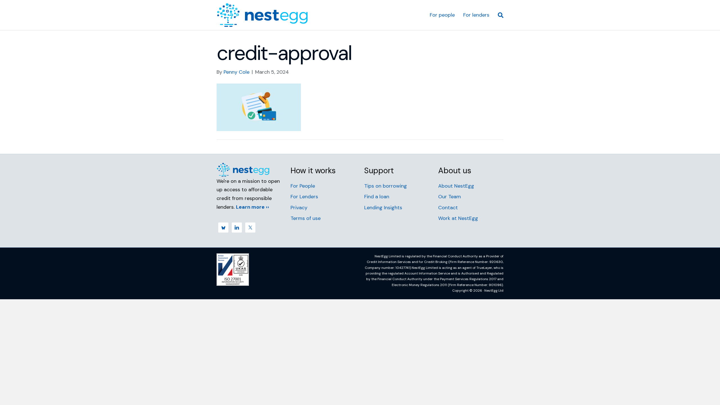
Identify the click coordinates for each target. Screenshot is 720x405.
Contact (448, 207)
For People (303, 186)
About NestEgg (456, 186)
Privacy (299, 207)
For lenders (476, 15)
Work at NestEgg (458, 218)
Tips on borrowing (385, 186)
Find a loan (376, 196)
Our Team (449, 196)
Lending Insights (383, 207)
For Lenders (304, 196)
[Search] (498, 15)
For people (442, 15)
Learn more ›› (252, 207)
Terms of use (306, 218)
